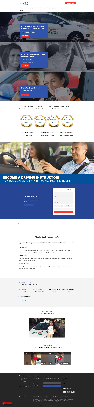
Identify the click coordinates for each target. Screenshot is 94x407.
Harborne (67, 397)
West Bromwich (42, 401)
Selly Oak (35, 400)
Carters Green (36, 397)
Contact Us (35, 387)
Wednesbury (35, 401)
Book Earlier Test (36, 383)
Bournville (61, 396)
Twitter (64, 380)
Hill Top (71, 397)
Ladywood (41, 399)
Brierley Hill (66, 396)
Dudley (47, 397)
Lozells (54, 399)
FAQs (61, 8)
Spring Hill (45, 400)
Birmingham (50, 396)
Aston (34, 396)
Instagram (65, 384)
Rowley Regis (70, 399)
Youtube (64, 383)
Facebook (65, 378)
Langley (45, 399)
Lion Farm (50, 399)
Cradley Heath (42, 397)
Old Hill (57, 399)
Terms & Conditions (36, 378)
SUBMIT (63, 212)
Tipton (55, 400)
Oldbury (61, 399)
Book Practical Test (36, 380)
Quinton (65, 399)
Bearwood (45, 396)
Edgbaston (52, 397)
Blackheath (55, 396)
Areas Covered (42, 8)
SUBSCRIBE (52, 385)
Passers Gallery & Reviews (52, 8)
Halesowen (57, 397)
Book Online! (25, 35)
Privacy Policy (35, 385)
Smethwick (40, 400)
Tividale (59, 400)
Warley (67, 400)
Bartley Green (39, 396)
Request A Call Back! (70, 3)
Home (21, 8)
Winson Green (48, 401)
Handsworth (62, 397)
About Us (26, 8)
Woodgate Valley (55, 401)
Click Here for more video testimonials (48, 348)
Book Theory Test (36, 381)
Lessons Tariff (33, 8)
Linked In (64, 382)
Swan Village (50, 400)
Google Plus (65, 379)
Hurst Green (35, 399)
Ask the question (28, 204)
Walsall (63, 400)
